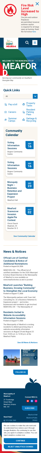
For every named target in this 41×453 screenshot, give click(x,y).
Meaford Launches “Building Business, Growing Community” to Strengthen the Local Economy (20, 288)
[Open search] (27, 42)
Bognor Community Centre (14, 153)
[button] (5, 358)
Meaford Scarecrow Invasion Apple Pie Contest (12, 214)
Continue (20, 441)
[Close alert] (37, 3)
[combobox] (20, 96)
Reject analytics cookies (20, 447)
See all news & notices (27, 342)
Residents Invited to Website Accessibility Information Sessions (14, 315)
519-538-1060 (11, 420)
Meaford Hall (12, 200)
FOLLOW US (20, 372)
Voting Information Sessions (13, 145)
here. (34, 32)
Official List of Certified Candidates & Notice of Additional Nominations (15, 261)
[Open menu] (34, 42)
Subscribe (30, 408)
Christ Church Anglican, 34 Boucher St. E (12, 225)
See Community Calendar (24, 236)
